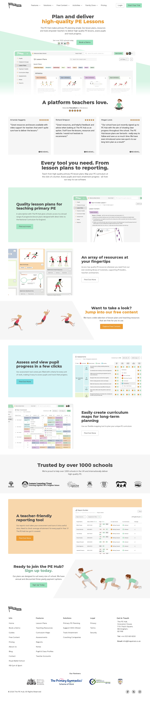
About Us (13, 647)
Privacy (93, 623)
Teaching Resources (44, 628)
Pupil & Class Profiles (44, 651)
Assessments (41, 637)
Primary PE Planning (71, 623)
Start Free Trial (134, 5)
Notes (38, 647)
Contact (12, 656)
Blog (11, 651)
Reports (39, 642)
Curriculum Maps (43, 633)
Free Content (14, 637)
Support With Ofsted (71, 628)
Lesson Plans (41, 623)
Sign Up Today (39, 585)
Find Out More (90, 280)
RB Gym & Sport (15, 666)
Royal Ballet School (17, 661)
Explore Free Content (111, 326)
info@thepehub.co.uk (132, 641)
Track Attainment (70, 633)
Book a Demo (85, 42)
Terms (93, 628)
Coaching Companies (72, 637)
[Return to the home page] (15, 5)
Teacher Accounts (43, 656)
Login (120, 5)
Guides (11, 633)
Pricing (104, 5)
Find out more (25, 226)
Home (11, 623)
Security (93, 633)
